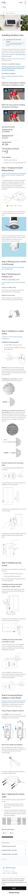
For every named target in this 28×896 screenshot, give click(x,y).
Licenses (8, 873)
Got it (14, 888)
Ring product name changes (16, 43)
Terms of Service (14, 873)
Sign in (21, 2)
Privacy (4, 873)
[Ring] (3, 2)
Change (13, 867)
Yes (5, 833)
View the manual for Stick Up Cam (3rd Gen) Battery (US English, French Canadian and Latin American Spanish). (13, 68)
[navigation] (14, 12)
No (12, 833)
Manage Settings (14, 892)
